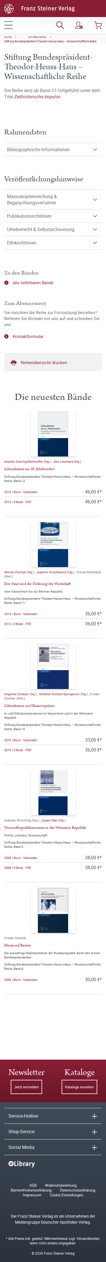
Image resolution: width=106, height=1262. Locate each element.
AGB (32, 1185)
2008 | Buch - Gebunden (20, 858)
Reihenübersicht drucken (44, 362)
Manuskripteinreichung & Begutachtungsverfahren (32, 199)
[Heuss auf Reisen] (53, 910)
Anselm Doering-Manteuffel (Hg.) (28, 461)
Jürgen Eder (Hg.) (53, 820)
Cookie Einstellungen (66, 1195)
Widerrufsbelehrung (61, 1185)
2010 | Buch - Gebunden (20, 740)
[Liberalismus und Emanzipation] (53, 666)
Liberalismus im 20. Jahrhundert (29, 469)
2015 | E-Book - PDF (17, 502)
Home (8, 37)
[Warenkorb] (98, 25)
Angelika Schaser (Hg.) (21, 694)
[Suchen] (60, 25)
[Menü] (8, 25)
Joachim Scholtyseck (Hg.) (55, 572)
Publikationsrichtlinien (29, 216)
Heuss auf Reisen (17, 945)
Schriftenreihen (37, 37)
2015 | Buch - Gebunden (20, 492)
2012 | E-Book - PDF (17, 624)
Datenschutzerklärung (77, 1190)
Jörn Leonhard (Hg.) (67, 461)
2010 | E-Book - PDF (17, 750)
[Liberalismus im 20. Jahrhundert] (53, 434)
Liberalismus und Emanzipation (29, 705)
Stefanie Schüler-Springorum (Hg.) (63, 694)
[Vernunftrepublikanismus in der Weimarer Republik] (53, 792)
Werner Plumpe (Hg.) (19, 572)
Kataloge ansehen (79, 1086)
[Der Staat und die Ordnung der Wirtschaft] (53, 544)
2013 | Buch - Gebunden (20, 614)
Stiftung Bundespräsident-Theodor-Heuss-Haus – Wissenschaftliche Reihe (50, 41)
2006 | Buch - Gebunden (20, 979)
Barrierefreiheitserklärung (31, 1190)
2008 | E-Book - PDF (17, 867)
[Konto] (79, 25)
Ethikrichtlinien (21, 243)
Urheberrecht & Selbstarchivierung (40, 229)
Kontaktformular (28, 336)
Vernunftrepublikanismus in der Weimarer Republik (45, 827)
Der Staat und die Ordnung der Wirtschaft (37, 583)
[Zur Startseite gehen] (39, 8)
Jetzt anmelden (26, 1086)
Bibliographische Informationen (38, 149)
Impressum (32, 1195)
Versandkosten (88, 1238)
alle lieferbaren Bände (33, 282)
